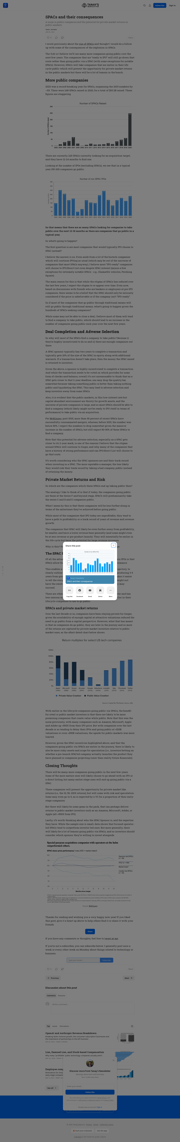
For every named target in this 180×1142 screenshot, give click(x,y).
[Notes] (100, 590)
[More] (110, 590)
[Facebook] (80, 590)
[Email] (90, 590)
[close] (113, 545)
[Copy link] (69, 590)
